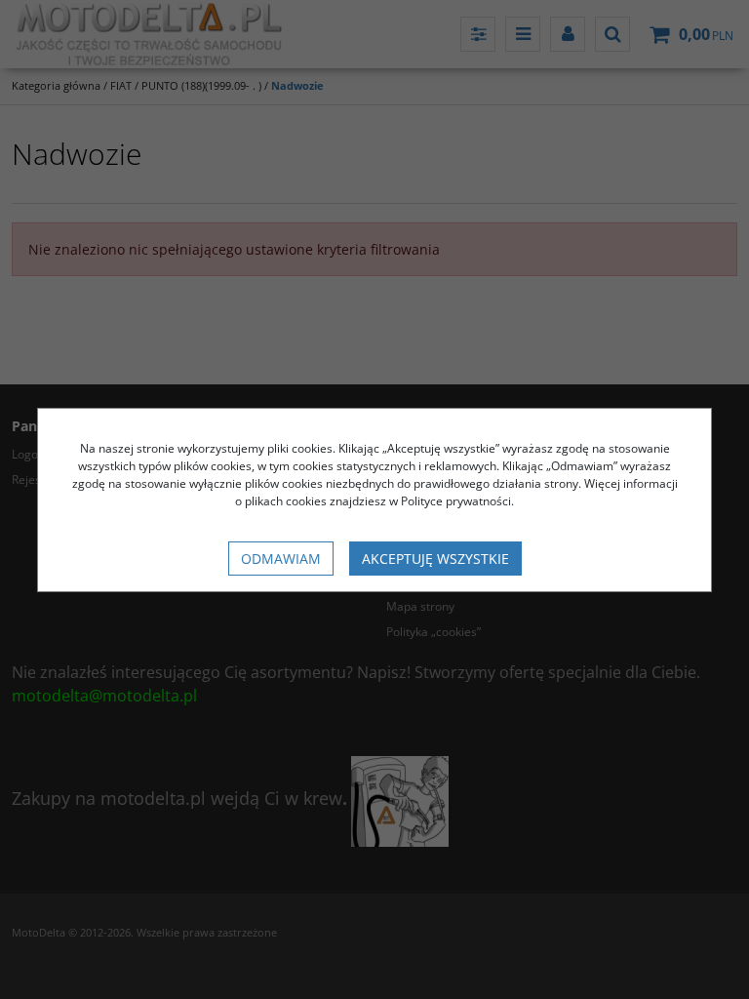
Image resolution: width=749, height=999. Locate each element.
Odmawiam (281, 558)
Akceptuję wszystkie (435, 558)
